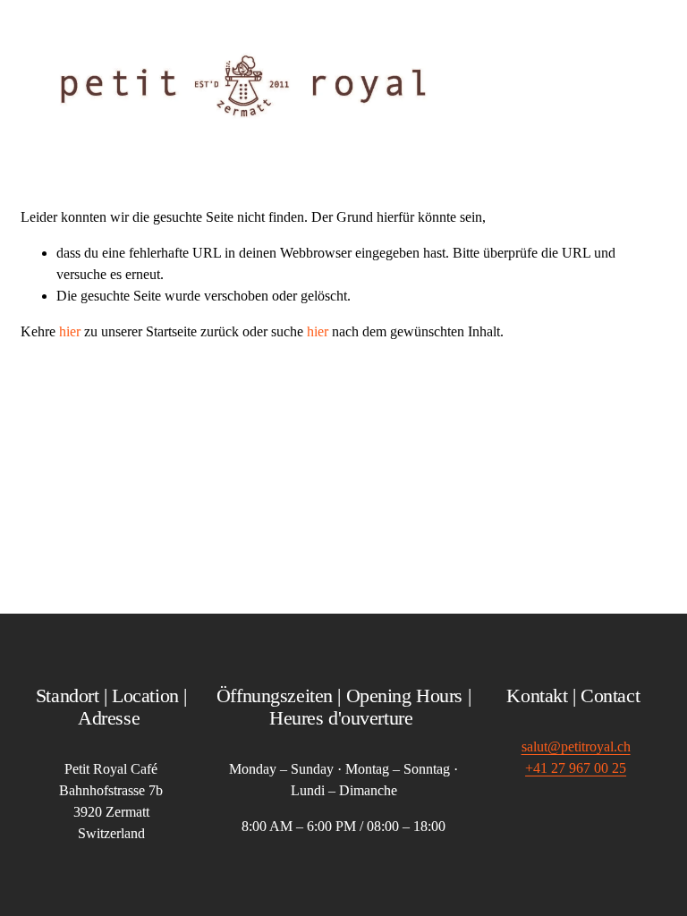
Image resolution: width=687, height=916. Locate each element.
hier (70, 331)
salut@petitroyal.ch (576, 746)
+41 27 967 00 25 (575, 768)
